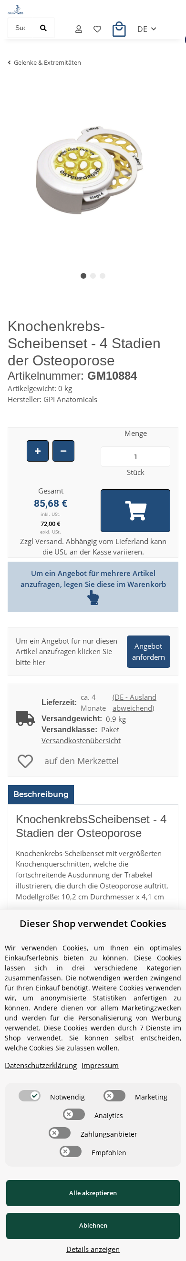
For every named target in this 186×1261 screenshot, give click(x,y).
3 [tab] (102, 276)
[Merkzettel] (97, 29)
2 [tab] (93, 276)
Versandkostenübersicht (81, 740)
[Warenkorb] (119, 29)
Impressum (100, 1065)
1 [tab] (83, 276)
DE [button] (142, 29)
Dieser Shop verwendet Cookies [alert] (93, 923)
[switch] (30, 1095)
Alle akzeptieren (93, 1193)
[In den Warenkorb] (135, 510)
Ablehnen (93, 1225)
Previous (31, 171)
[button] (79, 29)
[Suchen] (43, 28)
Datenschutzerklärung (41, 1065)
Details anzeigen (93, 1249)
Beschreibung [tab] (41, 794)
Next (155, 171)
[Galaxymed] (15, 9)
